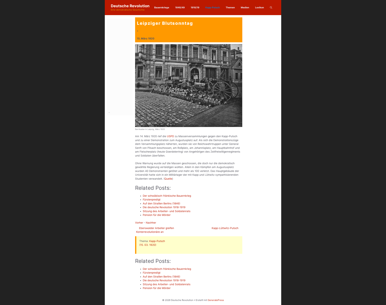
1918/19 (195, 7)
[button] (271, 7)
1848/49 (180, 7)
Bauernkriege (161, 7)
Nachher (151, 222)
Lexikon (259, 7)
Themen (230, 7)
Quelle (168, 178)
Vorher (139, 222)
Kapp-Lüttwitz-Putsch (225, 228)
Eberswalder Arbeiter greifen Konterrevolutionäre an (155, 230)
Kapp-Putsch (212, 7)
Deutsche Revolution (130, 6)
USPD (170, 136)
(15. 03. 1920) (147, 244)
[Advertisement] (121, 64)
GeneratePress (216, 300)
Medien (245, 7)
